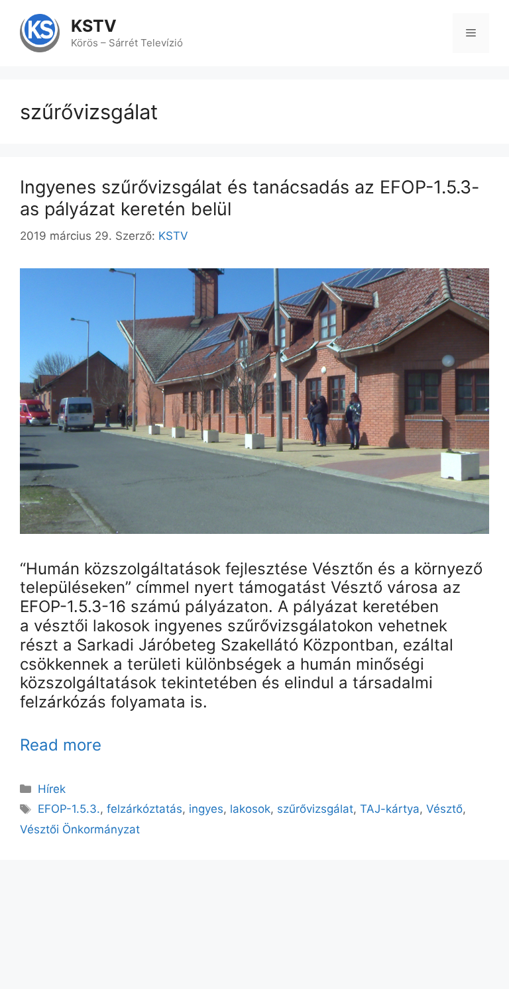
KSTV (94, 26)
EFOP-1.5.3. (69, 808)
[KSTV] (40, 32)
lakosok (250, 808)
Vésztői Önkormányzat (80, 829)
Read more (60, 745)
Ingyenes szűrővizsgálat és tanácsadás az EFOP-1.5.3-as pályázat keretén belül (249, 197)
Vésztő (444, 808)
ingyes (206, 808)
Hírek (52, 789)
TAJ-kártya (390, 808)
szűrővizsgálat (315, 808)
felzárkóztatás (144, 808)
